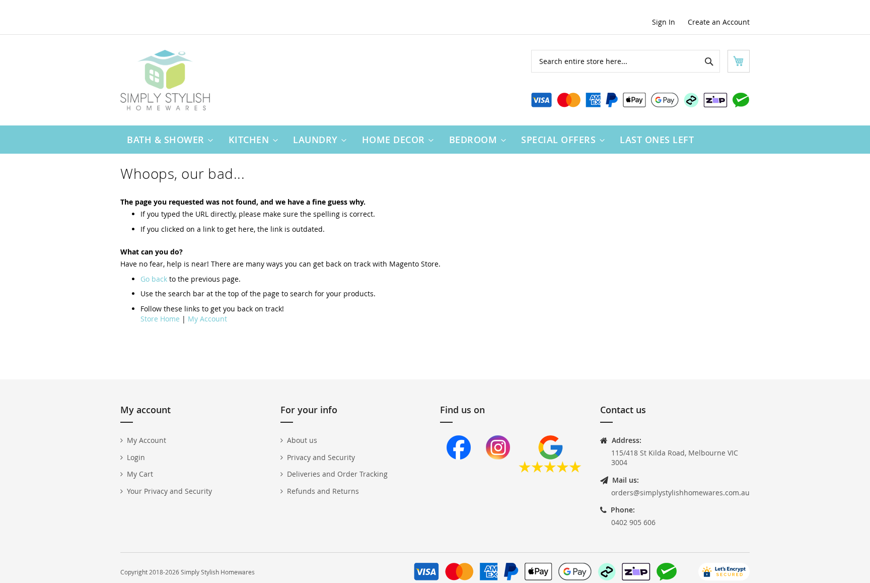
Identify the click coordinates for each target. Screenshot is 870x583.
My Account (207, 318)
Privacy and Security (321, 457)
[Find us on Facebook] (458, 470)
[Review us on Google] (550, 470)
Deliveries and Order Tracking (337, 474)
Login (136, 457)
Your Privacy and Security (169, 491)
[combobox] (625, 61)
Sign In (663, 22)
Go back (153, 279)
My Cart (140, 474)
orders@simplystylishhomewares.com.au (680, 492)
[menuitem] (168, 139)
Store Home (160, 318)
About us (302, 440)
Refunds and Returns (323, 491)
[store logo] (165, 80)
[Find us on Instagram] (498, 470)
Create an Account (719, 22)
